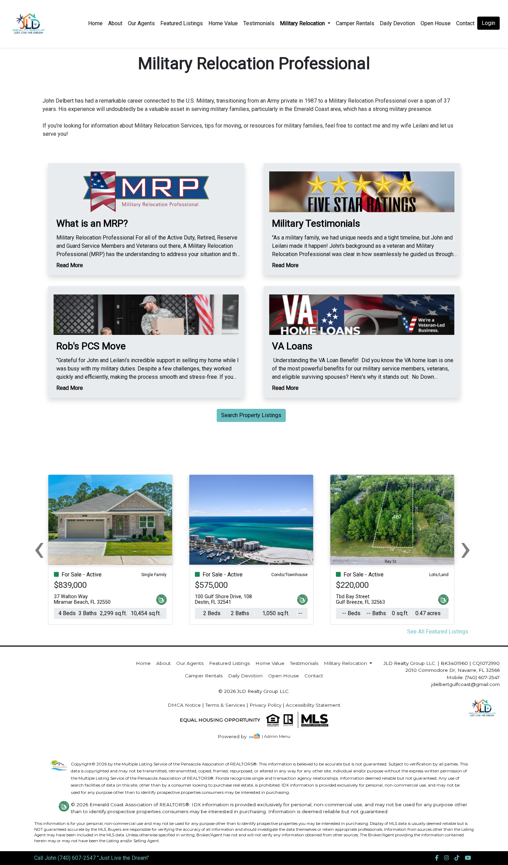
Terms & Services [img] (225, 705)
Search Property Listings (251, 415)
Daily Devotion (397, 23)
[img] (236, 736)
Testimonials (258, 23)
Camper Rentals (355, 23)
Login (488, 23)
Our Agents (141, 23)
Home (95, 23)
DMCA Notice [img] (184, 705)
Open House (436, 23)
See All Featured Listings (437, 631)
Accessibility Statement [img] (313, 705)
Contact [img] (465, 23)
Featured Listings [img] (181, 23)
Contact (313, 675)
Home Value (223, 23)
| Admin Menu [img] (276, 736)
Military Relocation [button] (303, 23)
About (115, 23)
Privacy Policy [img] (265, 705)
